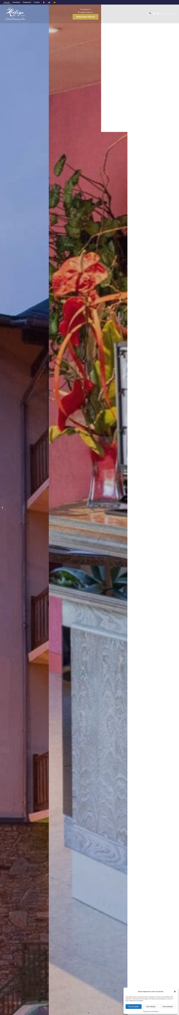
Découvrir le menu (89, 515)
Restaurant (27, 2)
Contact (37, 2)
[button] (175, 992)
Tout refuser (150, 1007)
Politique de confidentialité (150, 1011)
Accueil (6, 2)
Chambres (16, 2)
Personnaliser (168, 1007)
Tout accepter (133, 1007)
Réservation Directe (85, 16)
